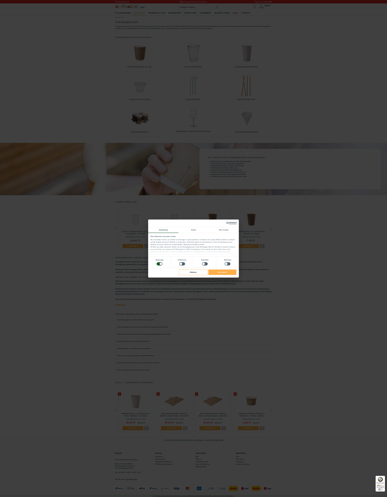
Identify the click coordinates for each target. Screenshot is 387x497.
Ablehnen (193, 272)
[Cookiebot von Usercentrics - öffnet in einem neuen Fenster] (228, 223)
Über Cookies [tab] (224, 230)
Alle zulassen (222, 272)
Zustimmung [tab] (163, 230)
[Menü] (384, 477)
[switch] (182, 263)
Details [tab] (193, 230)
